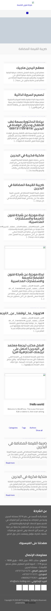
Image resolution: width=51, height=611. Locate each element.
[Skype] (37, 607)
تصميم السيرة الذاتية (29, 95)
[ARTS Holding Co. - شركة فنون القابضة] (25, 5)
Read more (10, 463)
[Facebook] (34, 607)
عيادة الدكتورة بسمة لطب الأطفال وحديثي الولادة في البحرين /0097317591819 (25, 125)
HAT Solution (30, 603)
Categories (13, 428)
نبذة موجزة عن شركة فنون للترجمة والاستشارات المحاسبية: (26, 218)
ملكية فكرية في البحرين (27, 155)
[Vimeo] (27, 607)
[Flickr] (20, 607)
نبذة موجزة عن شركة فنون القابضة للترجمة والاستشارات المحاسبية (26, 277)
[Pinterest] (14, 607)
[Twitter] (30, 607)
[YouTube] (24, 607)
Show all (39, 430)
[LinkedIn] (17, 607)
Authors (33, 428)
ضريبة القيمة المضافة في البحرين (26, 186)
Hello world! (36, 404)
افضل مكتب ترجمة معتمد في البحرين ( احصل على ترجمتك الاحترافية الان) (26, 348)
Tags (24, 428)
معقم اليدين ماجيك (30, 68)
